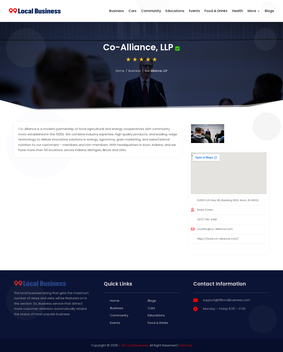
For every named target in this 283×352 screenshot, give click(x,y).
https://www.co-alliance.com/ (217, 239)
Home (120, 71)
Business (116, 10)
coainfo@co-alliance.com (215, 229)
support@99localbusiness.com (226, 300)
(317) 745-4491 (207, 219)
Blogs (269, 10)
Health (237, 10)
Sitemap (185, 345)
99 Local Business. (135, 345)
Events (194, 10)
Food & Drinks (215, 10)
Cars (132, 10)
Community (151, 10)
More (252, 10)
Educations (175, 10)
